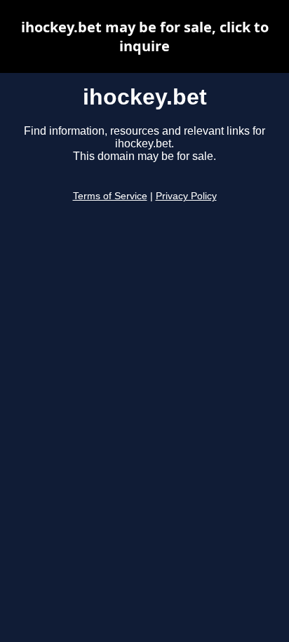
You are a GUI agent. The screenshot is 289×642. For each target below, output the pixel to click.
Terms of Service (110, 196)
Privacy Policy (186, 196)
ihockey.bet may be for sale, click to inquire (145, 36)
